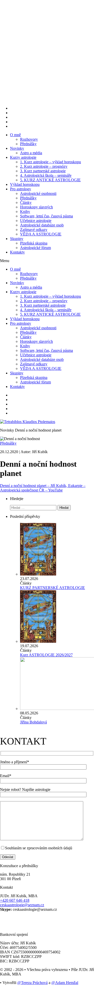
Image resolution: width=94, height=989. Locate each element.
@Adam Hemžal (64, 982)
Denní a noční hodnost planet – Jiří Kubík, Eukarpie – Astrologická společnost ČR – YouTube (42, 487)
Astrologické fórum (35, 247)
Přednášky (28, 144)
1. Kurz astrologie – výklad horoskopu (50, 162)
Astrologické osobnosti (38, 193)
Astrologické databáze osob (42, 225)
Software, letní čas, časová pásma (46, 216)
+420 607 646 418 (14, 900)
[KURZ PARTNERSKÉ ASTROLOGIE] (38, 574)
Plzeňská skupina (33, 243)
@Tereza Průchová (32, 982)
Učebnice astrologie (35, 220)
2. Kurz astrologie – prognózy (43, 166)
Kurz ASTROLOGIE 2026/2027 (46, 655)
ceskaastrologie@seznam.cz (22, 905)
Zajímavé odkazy (33, 229)
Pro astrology (20, 189)
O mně (15, 135)
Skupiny (16, 238)
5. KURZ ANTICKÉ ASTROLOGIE (50, 180)
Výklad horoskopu (25, 184)
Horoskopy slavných (36, 207)
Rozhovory (29, 139)
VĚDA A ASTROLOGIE (40, 234)
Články (26, 202)
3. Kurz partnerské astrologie (43, 171)
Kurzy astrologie (23, 157)
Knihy (25, 211)
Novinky (17, 148)
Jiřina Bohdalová (33, 722)
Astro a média (31, 153)
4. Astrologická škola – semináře (45, 175)
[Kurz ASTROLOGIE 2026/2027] (38, 641)
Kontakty (17, 252)
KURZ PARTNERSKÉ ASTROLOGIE (52, 588)
